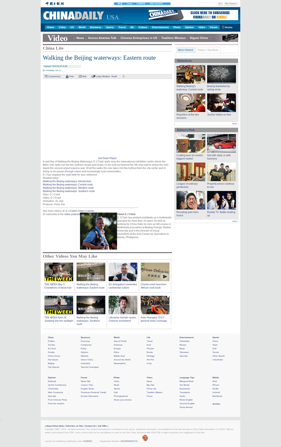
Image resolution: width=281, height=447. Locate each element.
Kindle (215, 389)
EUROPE (141, 3)
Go (219, 3)
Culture (143, 27)
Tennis (215, 352)
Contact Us (90, 426)
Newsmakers (120, 363)
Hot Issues (53, 360)
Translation (185, 392)
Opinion (189, 27)
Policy (83, 348)
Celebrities (184, 341)
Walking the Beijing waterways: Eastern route (91, 286)
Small (114, 76)
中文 (120, 3)
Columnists (217, 360)
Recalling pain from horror (187, 214)
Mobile (215, 377)
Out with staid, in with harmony (219, 157)
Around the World (122, 360)
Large (99, 76)
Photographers (121, 396)
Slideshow (184, 60)
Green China (87, 360)
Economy (85, 341)
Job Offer (102, 426)
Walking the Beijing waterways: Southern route (69, 191)
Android (216, 392)
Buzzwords (185, 389)
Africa (116, 352)
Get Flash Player (107, 158)
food (149, 345)
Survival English (187, 403)
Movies (183, 345)
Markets (84, 356)
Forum (213, 27)
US (72, 27)
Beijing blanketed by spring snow (218, 88)
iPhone (215, 385)
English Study (87, 389)
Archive (216, 404)
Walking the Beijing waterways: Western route (68, 187)
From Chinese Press (57, 400)
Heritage (151, 356)
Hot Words (184, 385)
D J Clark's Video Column (80, 211)
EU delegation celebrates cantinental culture (123, 286)
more (234, 123)
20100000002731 (129, 441)
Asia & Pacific (120, 341)
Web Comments (55, 392)
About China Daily (55, 426)
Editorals (52, 381)
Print (71, 76)
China (129, 3)
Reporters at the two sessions (187, 116)
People (51, 352)
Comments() (54, 76)
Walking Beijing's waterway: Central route (189, 88)
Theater (150, 348)
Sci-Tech (52, 348)
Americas (118, 345)
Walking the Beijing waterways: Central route (68, 184)
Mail (84, 76)
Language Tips (187, 377)
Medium (106, 76)
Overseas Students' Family (93, 392)
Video (202, 27)
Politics (51, 341)
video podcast (72, 214)
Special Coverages (90, 367)
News (80, 38)
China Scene (54, 356)
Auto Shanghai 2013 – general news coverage (154, 319)
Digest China (199, 38)
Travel (122, 27)
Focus (149, 396)
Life (148, 337)
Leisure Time (87, 385)
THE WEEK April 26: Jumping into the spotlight (58, 319)
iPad (214, 381)
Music (182, 348)
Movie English (186, 400)
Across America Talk (102, 38)
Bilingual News (186, 381)
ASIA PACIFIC (156, 3)
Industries (85, 363)
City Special (53, 367)
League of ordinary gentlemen (187, 185)
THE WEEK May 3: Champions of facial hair (58, 286)
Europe (117, 348)
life (132, 27)
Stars (214, 345)
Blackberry (217, 396)
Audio (182, 396)
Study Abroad (186, 407)
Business (95, 27)
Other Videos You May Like (70, 256)
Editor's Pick (186, 130)
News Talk (85, 381)
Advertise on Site (74, 426)
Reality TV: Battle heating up (221, 214)
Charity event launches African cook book (153, 286)
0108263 (87, 441)
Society (51, 345)
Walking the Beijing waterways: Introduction (67, 181)
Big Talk (150, 385)
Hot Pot (150, 360)
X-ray (149, 363)
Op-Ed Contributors (57, 385)
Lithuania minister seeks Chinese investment (122, 319)
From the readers (56, 403)
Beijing (51, 363)
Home (50, 27)
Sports (110, 27)
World (82, 27)
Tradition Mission (173, 38)
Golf (214, 348)
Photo (176, 27)
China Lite (53, 48)
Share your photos (122, 400)
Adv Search (230, 3)
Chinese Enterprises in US (139, 38)
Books (150, 352)
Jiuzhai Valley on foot (219, 114)
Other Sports (218, 356)
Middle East (119, 356)
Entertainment (160, 27)
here (74, 174)
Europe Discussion (90, 396)
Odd (116, 392)
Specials (184, 356)
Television (184, 352)
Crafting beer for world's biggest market (189, 157)
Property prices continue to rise (220, 185)
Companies (86, 345)
